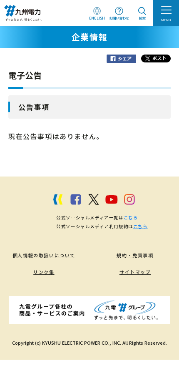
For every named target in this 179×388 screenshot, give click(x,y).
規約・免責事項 (135, 255)
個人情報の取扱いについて (43, 255)
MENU (166, 20)
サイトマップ (135, 272)
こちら (131, 217)
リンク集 (43, 272)
